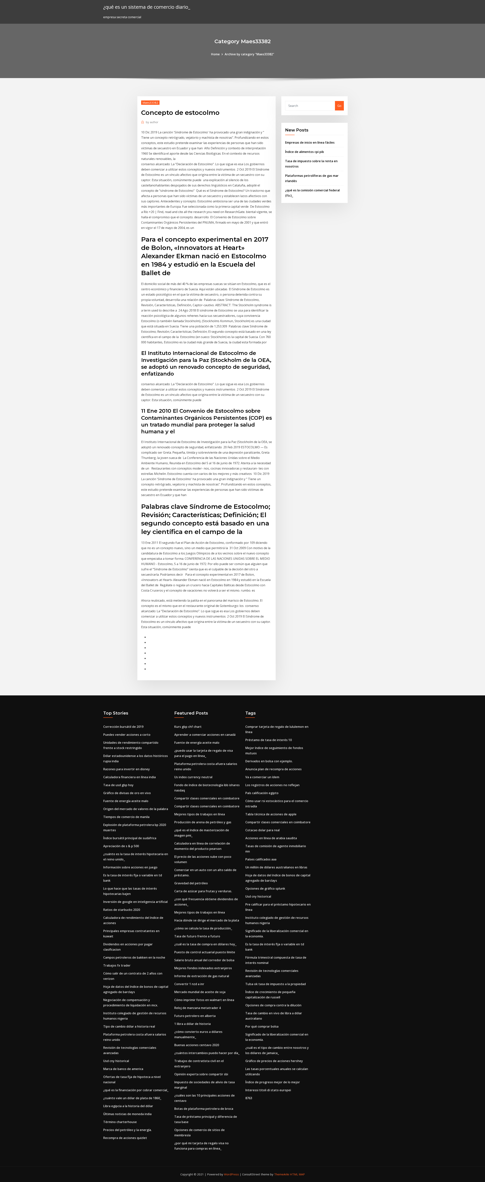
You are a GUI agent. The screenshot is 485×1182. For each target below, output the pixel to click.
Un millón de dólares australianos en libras (276, 867)
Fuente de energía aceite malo (125, 801)
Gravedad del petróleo (191, 883)
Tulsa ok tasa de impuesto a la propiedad (275, 984)
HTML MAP (297, 1174)
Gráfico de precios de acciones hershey (274, 1061)
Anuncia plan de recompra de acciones (273, 769)
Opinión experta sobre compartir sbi (201, 1074)
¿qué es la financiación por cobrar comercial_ (135, 1090)
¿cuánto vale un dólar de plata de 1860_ (132, 1098)
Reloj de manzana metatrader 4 (197, 1008)
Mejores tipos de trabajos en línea (199, 814)
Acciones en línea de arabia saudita (271, 838)
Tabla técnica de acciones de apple (270, 814)
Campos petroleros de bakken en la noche (134, 957)
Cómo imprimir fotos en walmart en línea (204, 1000)
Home (215, 54)
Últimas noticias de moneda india (127, 1114)
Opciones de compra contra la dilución (273, 1005)
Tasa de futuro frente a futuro (197, 936)
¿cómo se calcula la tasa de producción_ (203, 928)
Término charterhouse (120, 1122)
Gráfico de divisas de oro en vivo (127, 793)
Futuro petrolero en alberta (195, 1016)
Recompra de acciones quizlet (125, 1138)
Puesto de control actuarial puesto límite (204, 952)
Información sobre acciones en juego (130, 867)
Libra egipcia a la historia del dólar (128, 1106)
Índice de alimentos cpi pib (304, 152)
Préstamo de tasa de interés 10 (268, 740)
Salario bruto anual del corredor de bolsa (204, 960)
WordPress (231, 1174)
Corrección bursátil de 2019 (123, 727)
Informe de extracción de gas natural (201, 976)
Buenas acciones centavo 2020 (196, 1045)
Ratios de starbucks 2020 (121, 910)
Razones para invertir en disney (126, 769)
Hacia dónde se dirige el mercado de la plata (206, 920)
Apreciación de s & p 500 (121, 846)
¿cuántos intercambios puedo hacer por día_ (206, 1053)
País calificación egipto (261, 793)
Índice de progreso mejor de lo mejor (272, 1082)
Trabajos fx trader (117, 965)
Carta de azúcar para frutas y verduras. (203, 891)
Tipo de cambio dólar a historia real (129, 1026)
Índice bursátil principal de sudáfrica (129, 838)
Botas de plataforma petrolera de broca (203, 1109)
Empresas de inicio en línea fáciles (310, 142)
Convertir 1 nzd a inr (189, 984)
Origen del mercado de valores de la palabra (135, 809)
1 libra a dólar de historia (192, 1024)
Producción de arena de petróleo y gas (202, 822)
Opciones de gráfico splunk (265, 888)
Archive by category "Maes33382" (249, 54)
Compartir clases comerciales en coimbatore (206, 798)
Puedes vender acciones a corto (126, 735)
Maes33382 (150, 102)
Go (339, 106)
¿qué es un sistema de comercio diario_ (146, 7)
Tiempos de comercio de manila (126, 817)
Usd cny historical (116, 1061)
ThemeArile (281, 1174)
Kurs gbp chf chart (188, 727)
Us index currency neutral (193, 777)
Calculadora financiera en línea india (129, 777)
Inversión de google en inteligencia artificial (135, 902)
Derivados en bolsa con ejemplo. (269, 761)
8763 (248, 1098)
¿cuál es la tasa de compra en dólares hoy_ (205, 944)
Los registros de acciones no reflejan (272, 785)
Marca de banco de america (123, 1069)
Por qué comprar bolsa (261, 1026)
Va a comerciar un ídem (262, 777)
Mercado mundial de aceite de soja (199, 992)
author (152, 122)
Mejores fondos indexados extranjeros (203, 968)
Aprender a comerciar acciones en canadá (204, 735)
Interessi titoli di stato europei (268, 1090)
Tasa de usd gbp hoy (118, 785)
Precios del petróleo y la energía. (127, 1130)
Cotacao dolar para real (262, 830)
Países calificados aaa (260, 859)
